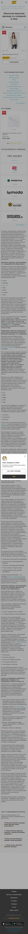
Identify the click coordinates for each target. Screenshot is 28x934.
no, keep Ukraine (14, 471)
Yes (14, 476)
